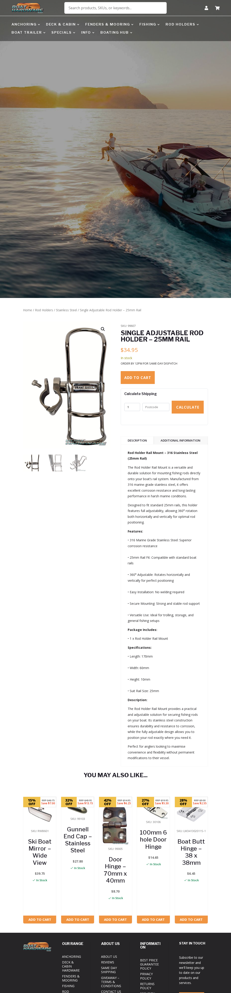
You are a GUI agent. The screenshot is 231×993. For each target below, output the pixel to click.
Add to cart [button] (39, 919)
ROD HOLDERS (180, 24)
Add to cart (137, 377)
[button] (103, 329)
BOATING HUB (114, 32)
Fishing (68, 986)
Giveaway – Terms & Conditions (111, 982)
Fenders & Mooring (71, 978)
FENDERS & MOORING (107, 24)
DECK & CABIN (61, 24)
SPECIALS (61, 32)
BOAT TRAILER (27, 32)
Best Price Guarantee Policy (149, 964)
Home (27, 310)
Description (137, 440)
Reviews (107, 962)
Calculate (187, 407)
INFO (86, 32)
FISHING (147, 24)
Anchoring (71, 956)
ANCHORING (24, 24)
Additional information (180, 440)
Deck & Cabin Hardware (71, 966)
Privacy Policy (146, 976)
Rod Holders (44, 310)
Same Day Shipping (109, 970)
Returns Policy (147, 986)
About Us (109, 956)
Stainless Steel (66, 310)
